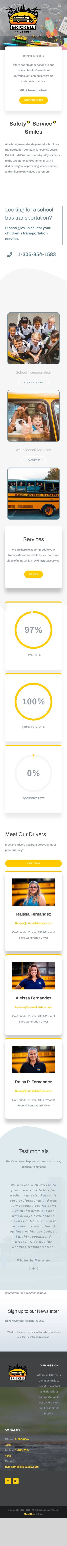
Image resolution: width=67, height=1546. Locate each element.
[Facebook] (8, 1481)
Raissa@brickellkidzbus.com (33, 923)
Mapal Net (29, 1514)
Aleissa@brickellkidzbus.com (33, 1007)
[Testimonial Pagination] (30, 1268)
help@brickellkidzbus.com (22, 1466)
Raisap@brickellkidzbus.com (33, 1091)
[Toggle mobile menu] (60, 5)
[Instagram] (16, 1481)
